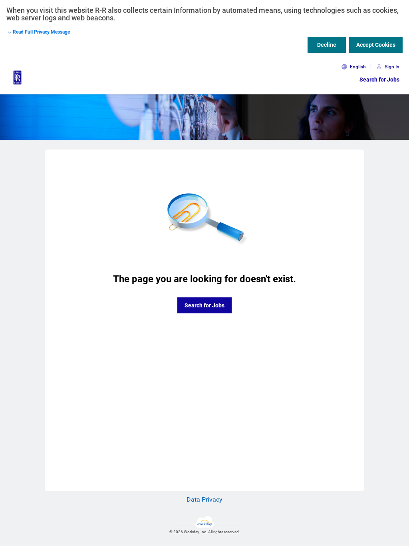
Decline (326, 45)
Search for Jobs (379, 79)
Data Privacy (204, 499)
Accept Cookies (375, 45)
